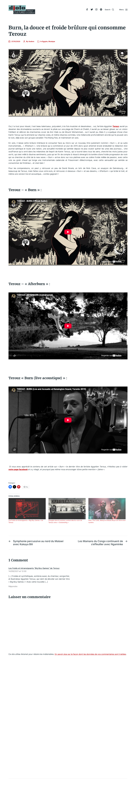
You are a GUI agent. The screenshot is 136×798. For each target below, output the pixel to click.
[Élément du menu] (87, 9)
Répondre (12, 586)
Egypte (45, 41)
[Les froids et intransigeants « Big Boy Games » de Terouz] (27, 508)
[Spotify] (101, 9)
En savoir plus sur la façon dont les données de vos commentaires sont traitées (90, 654)
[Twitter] (91, 9)
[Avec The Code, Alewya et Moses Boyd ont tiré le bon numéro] (107, 508)
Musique (51, 41)
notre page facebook (18, 469)
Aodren (31, 41)
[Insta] (96, 9)
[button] (109, 9)
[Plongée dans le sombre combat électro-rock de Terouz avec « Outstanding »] (67, 508)
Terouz (116, 126)
